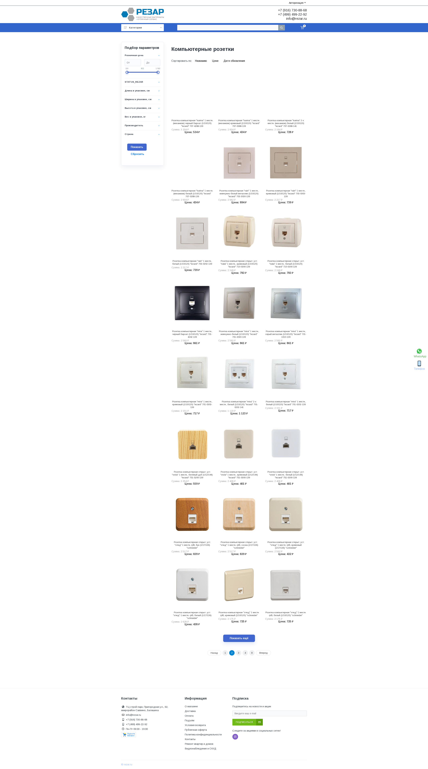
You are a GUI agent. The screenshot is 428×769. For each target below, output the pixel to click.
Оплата (189, 715)
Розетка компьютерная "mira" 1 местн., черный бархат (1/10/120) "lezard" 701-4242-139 (192, 334)
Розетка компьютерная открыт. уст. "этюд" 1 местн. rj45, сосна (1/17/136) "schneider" (239, 545)
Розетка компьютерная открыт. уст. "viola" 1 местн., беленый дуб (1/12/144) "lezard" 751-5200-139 (192, 475)
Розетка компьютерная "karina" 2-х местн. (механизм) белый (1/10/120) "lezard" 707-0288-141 (286, 123)
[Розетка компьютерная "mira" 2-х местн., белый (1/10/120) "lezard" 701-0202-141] (239, 374)
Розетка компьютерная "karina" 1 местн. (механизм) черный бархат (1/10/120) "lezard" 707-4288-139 (192, 123)
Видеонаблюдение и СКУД (200, 748)
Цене (215, 60)
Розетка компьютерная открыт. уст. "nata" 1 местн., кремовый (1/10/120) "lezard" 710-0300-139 (239, 264)
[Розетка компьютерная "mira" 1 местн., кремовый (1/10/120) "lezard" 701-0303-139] (192, 374)
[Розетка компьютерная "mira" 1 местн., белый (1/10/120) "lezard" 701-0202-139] (286, 374)
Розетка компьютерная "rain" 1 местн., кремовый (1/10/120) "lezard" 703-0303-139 (286, 193)
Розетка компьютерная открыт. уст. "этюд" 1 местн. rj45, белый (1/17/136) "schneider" (192, 615)
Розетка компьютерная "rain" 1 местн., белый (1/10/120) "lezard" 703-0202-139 (192, 262)
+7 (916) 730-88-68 (292, 10)
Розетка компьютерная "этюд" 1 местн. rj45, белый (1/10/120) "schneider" (285, 614)
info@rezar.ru (296, 18)
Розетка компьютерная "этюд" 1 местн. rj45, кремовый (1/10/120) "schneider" (239, 614)
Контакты (190, 739)
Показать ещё (239, 638)
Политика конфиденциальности (203, 734)
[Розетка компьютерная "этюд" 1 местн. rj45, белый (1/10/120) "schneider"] (286, 584)
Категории (135, 27)
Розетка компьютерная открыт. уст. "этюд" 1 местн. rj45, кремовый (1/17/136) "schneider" (286, 545)
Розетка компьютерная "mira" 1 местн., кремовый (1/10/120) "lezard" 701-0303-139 (192, 404)
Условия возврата (195, 725)
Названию (201, 60)
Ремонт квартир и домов (199, 743)
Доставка (190, 711)
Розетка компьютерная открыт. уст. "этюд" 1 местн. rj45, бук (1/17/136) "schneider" (192, 545)
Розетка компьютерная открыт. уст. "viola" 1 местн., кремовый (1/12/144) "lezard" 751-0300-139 (239, 475)
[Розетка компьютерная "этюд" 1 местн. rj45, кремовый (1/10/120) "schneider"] (239, 584)
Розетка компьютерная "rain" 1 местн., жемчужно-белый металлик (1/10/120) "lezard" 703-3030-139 (239, 193)
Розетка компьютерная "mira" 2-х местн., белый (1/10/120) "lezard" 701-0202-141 (239, 404)
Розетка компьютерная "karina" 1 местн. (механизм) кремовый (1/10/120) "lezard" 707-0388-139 (239, 123)
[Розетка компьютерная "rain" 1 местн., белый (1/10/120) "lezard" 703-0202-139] (192, 233)
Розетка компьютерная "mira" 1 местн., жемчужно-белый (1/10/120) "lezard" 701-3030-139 (239, 334)
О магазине (191, 706)
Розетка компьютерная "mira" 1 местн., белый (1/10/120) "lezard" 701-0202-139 (286, 403)
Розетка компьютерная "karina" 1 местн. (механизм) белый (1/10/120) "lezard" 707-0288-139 (192, 193)
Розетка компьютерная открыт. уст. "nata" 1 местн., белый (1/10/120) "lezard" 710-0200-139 (286, 264)
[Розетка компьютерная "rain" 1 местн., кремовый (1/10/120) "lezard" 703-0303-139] (286, 163)
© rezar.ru (126, 764)
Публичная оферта (196, 729)
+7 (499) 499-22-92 (292, 14)
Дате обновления (234, 60)
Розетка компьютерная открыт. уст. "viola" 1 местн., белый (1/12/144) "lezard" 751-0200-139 (286, 475)
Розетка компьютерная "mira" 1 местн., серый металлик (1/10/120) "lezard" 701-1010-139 (285, 334)
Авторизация (296, 3)
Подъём (189, 720)
